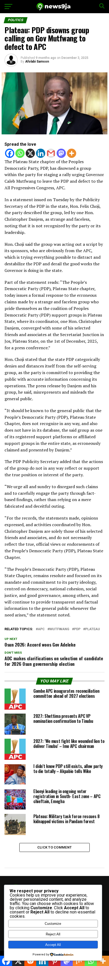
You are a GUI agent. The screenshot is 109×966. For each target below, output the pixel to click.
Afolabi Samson (37, 61)
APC (41, 629)
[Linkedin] (40, 153)
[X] (30, 153)
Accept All (53, 945)
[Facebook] (9, 153)
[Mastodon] (61, 153)
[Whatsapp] (20, 153)
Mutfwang (59, 629)
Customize (53, 924)
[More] (71, 153)
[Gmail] (51, 153)
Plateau (92, 629)
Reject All (53, 934)
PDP (77, 629)
